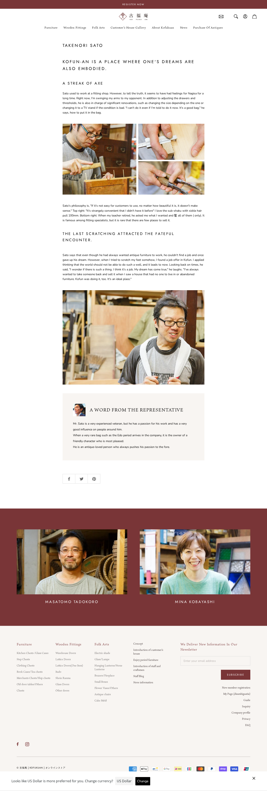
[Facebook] (18, 744)
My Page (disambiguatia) (236, 694)
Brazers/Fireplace (104, 675)
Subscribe (235, 675)
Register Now (133, 4)
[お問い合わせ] (221, 16)
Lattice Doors (63, 659)
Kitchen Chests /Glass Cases (32, 653)
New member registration (236, 687)
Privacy (246, 719)
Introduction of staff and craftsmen (147, 668)
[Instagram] (27, 744)
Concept (138, 643)
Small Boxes (101, 682)
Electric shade (102, 653)
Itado (58, 672)
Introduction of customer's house (148, 651)
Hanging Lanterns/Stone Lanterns (108, 667)
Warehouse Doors (65, 653)
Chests (20, 690)
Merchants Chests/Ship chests (33, 678)
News (183, 27)
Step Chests (23, 659)
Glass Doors (62, 684)
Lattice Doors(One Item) (69, 665)
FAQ (247, 725)
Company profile (241, 712)
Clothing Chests (25, 665)
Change (143, 781)
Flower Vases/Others (106, 688)
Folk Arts (98, 27)
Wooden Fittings (74, 27)
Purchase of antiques (208, 27)
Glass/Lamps (101, 659)
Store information (143, 682)
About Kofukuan (163, 27)
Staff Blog (138, 676)
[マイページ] (245, 16)
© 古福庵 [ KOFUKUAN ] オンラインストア (41, 767)
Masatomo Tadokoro (71, 602)
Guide (246, 700)
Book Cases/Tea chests (30, 672)
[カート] (254, 16)
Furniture (51, 27)
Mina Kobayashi (195, 602)
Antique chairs (102, 694)
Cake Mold (100, 700)
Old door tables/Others (30, 684)
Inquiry (246, 706)
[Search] (236, 16)
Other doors (62, 690)
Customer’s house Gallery (128, 27)
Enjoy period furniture (145, 660)
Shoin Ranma (63, 678)
